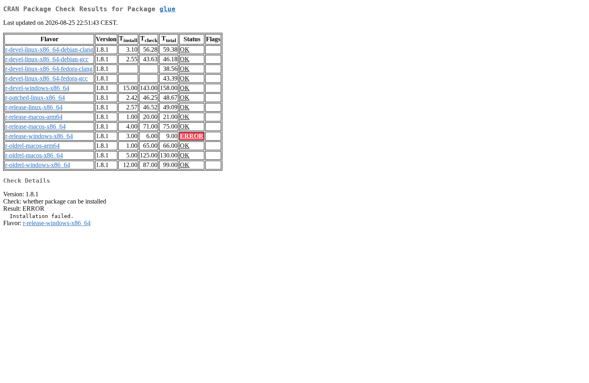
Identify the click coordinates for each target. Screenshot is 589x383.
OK (185, 49)
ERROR (192, 136)
